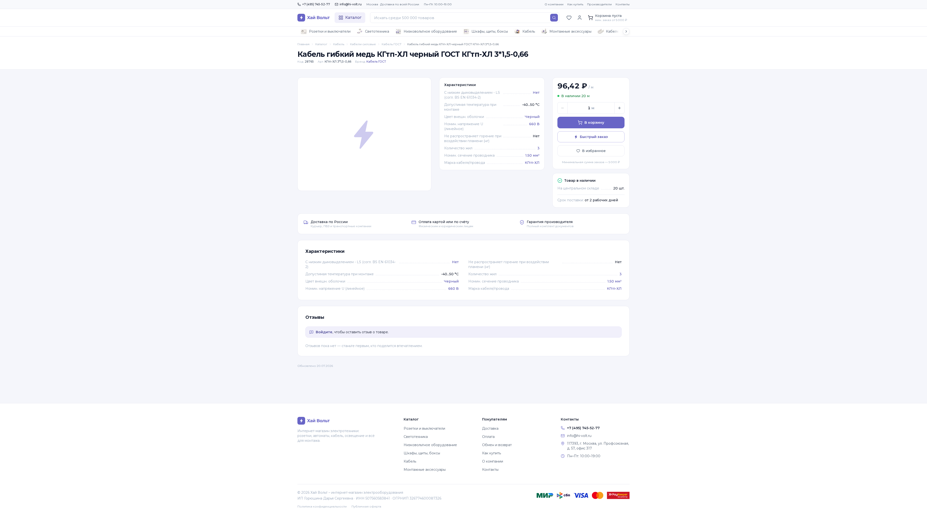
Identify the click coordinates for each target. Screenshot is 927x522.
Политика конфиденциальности (322, 506)
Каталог (321, 44)
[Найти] (554, 18)
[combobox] (464, 17)
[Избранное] (569, 17)
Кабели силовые (363, 44)
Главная (303, 44)
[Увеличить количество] (619, 108)
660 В (534, 124)
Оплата (488, 437)
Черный (532, 117)
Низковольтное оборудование (430, 31)
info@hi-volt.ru (351, 4)
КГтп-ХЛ (532, 162)
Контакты (623, 4)
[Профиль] (579, 17)
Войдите (324, 332)
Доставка (490, 428)
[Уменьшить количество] (562, 108)
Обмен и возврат (497, 445)
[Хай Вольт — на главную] (313, 18)
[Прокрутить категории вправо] (626, 31)
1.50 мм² (532, 155)
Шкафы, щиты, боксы (489, 31)
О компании (554, 4)
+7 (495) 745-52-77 (316, 4)
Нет (536, 92)
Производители (599, 4)
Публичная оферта (366, 506)
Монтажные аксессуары (570, 31)
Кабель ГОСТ (391, 44)
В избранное (594, 151)
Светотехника (377, 31)
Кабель (528, 31)
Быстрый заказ (594, 137)
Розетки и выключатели (330, 31)
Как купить (575, 4)
